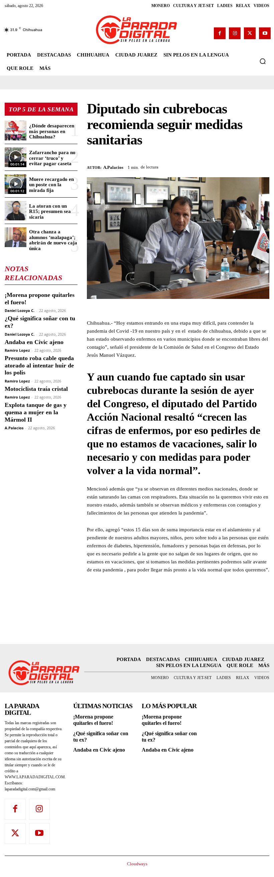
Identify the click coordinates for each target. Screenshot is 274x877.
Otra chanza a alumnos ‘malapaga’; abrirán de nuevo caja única (53, 240)
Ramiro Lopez (17, 350)
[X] (250, 33)
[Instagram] (235, 33)
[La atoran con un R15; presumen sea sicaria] (15, 211)
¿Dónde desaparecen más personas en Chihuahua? (51, 131)
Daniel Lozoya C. (19, 310)
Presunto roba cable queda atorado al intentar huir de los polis (39, 365)
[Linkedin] (247, 166)
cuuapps (257, 869)
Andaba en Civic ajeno (34, 342)
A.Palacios (14, 427)
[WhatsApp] (232, 166)
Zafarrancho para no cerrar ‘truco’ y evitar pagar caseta (52, 158)
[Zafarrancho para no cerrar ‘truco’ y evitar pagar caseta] (15, 157)
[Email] (262, 166)
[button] (262, 61)
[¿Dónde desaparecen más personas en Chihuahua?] (15, 130)
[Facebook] (220, 33)
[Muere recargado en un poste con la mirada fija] (15, 184)
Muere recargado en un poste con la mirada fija (51, 185)
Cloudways (137, 863)
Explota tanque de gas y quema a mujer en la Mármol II (35, 412)
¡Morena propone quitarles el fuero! (93, 720)
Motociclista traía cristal (36, 389)
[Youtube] (265, 33)
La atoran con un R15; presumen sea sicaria (50, 211)
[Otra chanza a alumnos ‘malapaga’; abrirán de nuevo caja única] (15, 237)
